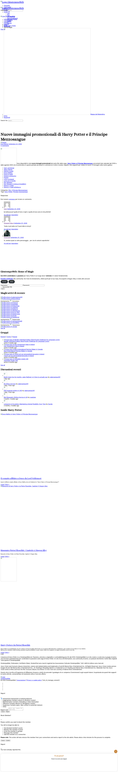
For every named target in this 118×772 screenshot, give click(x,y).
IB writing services (10, 384)
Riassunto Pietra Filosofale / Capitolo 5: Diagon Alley (24, 550)
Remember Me (7, 287)
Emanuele (7, 237)
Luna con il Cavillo (10, 181)
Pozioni (6, 177)
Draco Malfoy (8, 173)
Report (7, 711)
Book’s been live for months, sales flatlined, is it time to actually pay (26, 377)
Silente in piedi (8, 171)
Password (26, 285)
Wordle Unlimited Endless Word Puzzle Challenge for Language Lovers (26, 341)
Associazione (21, 680)
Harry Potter (8, 192)
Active (9, 337)
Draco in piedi (8, 174)
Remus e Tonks (9, 185)
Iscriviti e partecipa (7, 279)
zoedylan (33, 397)
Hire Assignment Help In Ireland (14, 346)
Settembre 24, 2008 (15, 144)
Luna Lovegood (9, 179)
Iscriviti (4, 281)
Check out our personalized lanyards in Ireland (19, 356)
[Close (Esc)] (1, 697)
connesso (12, 199)
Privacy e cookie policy (34, 680)
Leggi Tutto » (5, 484)
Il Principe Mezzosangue (19, 190)
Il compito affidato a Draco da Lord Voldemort (21, 478)
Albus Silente (8, 169)
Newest (3, 337)
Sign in (3, 29)
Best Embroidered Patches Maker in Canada (18, 351)
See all (3, 328)
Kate (5, 209)
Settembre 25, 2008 (20, 223)
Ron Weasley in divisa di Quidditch (15, 184)
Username (4, 285)
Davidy (50, 404)
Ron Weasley (8, 182)
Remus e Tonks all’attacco (12, 187)
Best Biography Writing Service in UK (16, 397)
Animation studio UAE (11, 360)
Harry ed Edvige (9, 168)
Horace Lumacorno (10, 176)
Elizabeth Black (9, 223)
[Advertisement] (49, 257)
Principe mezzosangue (20, 192)
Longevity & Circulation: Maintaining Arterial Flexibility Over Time (25, 404)
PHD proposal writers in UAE (13, 390)
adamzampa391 (55, 377)
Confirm (8, 740)
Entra (11, 281)
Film (9, 190)
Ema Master (5, 144)
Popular (14, 337)
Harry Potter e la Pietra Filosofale (15, 645)
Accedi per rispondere (11, 215)
